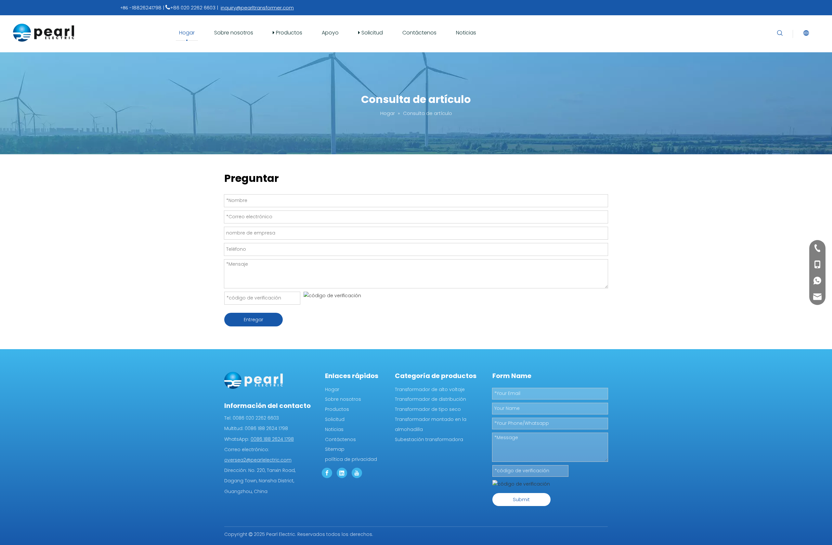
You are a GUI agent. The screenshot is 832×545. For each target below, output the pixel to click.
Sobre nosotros (233, 32)
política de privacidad (351, 459)
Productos (288, 32)
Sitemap (334, 449)
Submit (521, 499)
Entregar (253, 319)
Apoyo (330, 32)
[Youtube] (357, 473)
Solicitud (371, 32)
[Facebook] (327, 473)
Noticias (466, 32)
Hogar (187, 32)
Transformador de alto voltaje (430, 389)
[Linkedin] (342, 473)
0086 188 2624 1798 (272, 439)
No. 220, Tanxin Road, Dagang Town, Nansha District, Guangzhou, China (259, 480)
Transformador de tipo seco (428, 409)
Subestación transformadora (429, 439)
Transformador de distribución (430, 399)
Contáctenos (419, 32)
